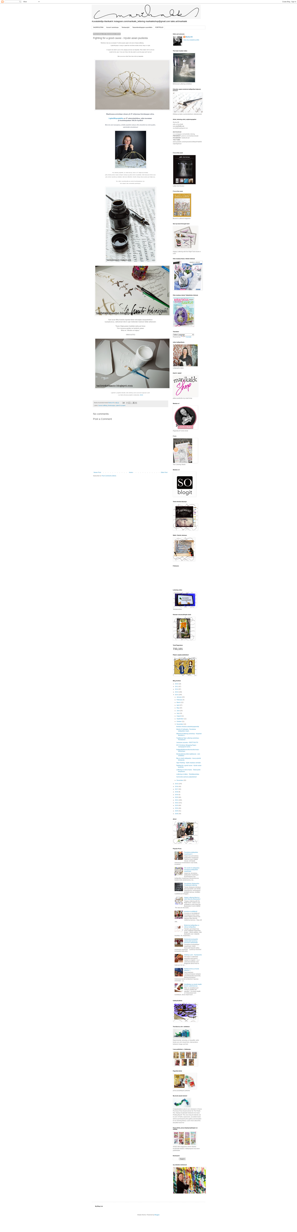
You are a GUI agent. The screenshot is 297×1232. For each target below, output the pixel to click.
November (180, 724)
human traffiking (102, 405)
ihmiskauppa (111, 405)
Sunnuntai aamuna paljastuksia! (186, 777)
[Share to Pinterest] (136, 403)
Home (131, 472)
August (179, 716)
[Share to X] (131, 403)
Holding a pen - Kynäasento (193, 955)
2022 (177, 803)
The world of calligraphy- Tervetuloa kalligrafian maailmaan (192, 869)
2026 (177, 813)
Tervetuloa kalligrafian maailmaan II (191, 853)
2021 (177, 800)
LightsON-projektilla (116, 118)
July (178, 713)
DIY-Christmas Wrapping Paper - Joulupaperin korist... (186, 746)
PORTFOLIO (159, 27)
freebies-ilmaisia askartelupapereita (187, 726)
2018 (177, 792)
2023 (177, 805)
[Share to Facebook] (134, 403)
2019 (177, 794)
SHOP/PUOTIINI (98, 27)
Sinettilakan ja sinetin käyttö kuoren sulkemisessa (193, 985)
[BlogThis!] (129, 403)
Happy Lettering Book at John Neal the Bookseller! (192, 898)
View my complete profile (191, 40)
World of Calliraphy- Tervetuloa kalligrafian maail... (186, 730)
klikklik (141, 395)
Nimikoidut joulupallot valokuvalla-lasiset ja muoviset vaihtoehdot (191, 940)
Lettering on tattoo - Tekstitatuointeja (187, 774)
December (180, 780)
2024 (177, 808)
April (178, 705)
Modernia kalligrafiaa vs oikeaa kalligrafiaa (191, 926)
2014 (177, 694)
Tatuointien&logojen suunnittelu (142, 27)
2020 (177, 797)
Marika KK (189, 37)
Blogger (157, 1215)
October (179, 721)
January (179, 697)
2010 (177, 684)
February (180, 700)
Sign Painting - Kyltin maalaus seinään (188, 763)
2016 (177, 786)
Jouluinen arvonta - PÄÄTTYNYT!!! (187, 742)
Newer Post (97, 472)
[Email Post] (123, 402)
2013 (177, 692)
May (178, 708)
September (180, 719)
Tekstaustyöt (125, 27)
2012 (177, 689)
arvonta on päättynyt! (190, 911)
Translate (188, 337)
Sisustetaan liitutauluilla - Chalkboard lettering (192, 884)
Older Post (164, 472)
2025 (177, 811)
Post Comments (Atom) (109, 476)
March (179, 702)
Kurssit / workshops (112, 27)
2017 (177, 789)
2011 (177, 686)
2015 (177, 784)
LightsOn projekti (120, 405)
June (178, 710)
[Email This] (127, 403)
